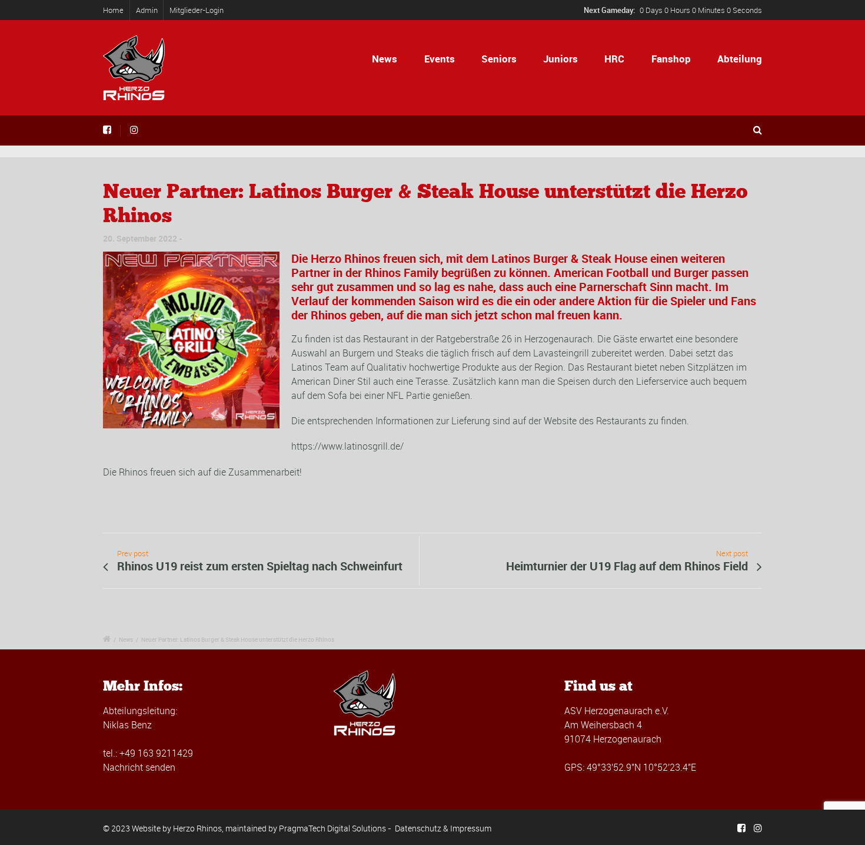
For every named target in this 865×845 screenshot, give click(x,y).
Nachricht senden (139, 767)
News (384, 58)
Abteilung (739, 58)
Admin (147, 10)
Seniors (499, 58)
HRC (614, 58)
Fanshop (671, 58)
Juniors (560, 58)
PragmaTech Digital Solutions (332, 828)
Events (439, 58)
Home (113, 10)
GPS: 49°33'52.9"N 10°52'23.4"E (630, 767)
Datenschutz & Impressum (443, 828)
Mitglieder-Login (196, 10)
